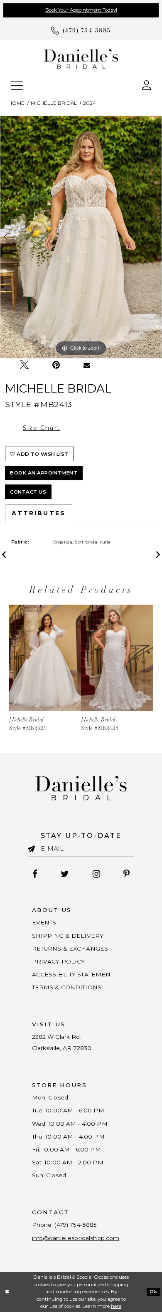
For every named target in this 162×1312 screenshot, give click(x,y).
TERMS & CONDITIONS (66, 987)
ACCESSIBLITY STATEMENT (73, 974)
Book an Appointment (43, 473)
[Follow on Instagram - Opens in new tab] (96, 874)
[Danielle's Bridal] (81, 59)
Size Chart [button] (41, 428)
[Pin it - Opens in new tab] (56, 365)
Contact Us (28, 492)
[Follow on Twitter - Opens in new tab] (65, 874)
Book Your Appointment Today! (81, 10)
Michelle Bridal (54, 103)
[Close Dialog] (7, 1292)
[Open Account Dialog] (146, 84)
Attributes (39, 513)
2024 (89, 103)
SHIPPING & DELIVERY (68, 935)
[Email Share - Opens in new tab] (87, 365)
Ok (153, 1292)
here (116, 1306)
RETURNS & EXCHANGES (70, 948)
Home (16, 103)
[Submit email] (34, 848)
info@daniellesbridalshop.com (76, 1238)
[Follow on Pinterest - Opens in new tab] (126, 874)
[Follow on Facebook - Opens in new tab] (35, 874)
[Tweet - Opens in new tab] (24, 364)
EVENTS (44, 922)
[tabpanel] (81, 237)
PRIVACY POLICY (58, 961)
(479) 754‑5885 (75, 1224)
